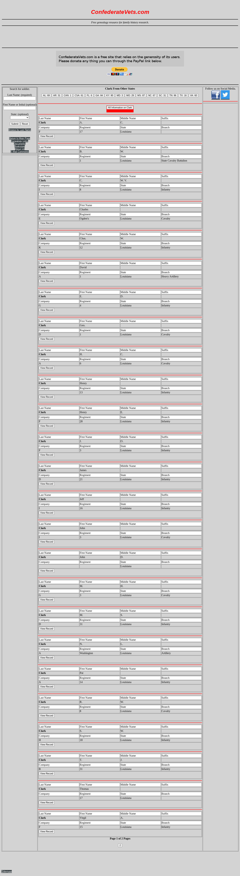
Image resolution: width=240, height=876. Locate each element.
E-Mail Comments (20, 151)
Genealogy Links (19, 141)
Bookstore (19, 146)
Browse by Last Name (19, 130)
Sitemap (6, 871)
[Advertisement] (120, 35)
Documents (19, 143)
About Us (19, 149)
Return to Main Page (19, 138)
